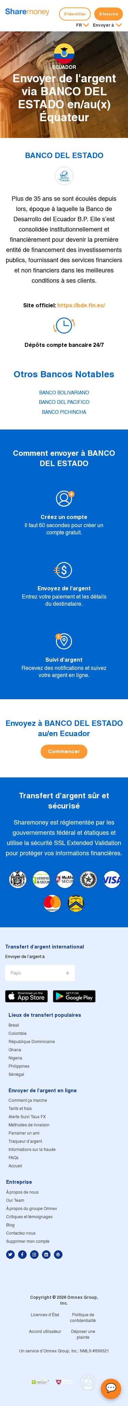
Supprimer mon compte (27, 1242)
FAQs (13, 1158)
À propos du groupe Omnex (31, 1209)
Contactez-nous (20, 1233)
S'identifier (75, 14)
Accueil (15, 1166)
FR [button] (79, 25)
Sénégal (16, 1075)
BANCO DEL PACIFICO (64, 402)
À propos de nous (22, 1192)
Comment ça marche (28, 1100)
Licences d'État (45, 1315)
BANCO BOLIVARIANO (64, 393)
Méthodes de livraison (29, 1125)
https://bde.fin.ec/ (81, 305)
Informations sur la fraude (32, 1150)
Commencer (64, 751)
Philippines (19, 1066)
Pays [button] (16, 973)
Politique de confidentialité (83, 1318)
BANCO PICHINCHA (64, 412)
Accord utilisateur (45, 1332)
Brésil (14, 1025)
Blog (10, 1225)
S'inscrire (108, 14)
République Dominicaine (32, 1042)
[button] (107, 25)
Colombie (18, 1034)
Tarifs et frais (20, 1109)
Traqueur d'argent (25, 1141)
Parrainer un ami (24, 1133)
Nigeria (15, 1058)
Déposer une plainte (83, 1334)
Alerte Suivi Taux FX (27, 1117)
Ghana (15, 1050)
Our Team (15, 1201)
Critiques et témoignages (29, 1217)
